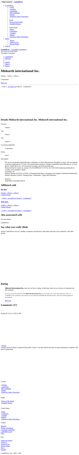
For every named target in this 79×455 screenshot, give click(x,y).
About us (4, 442)
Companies (13, 11)
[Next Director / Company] (3, 310)
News (3, 448)
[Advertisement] (39, 102)
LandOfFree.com (6, 432)
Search (11, 40)
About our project (6, 440)
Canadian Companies (8, 430)
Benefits (3, 426)
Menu (7, 39)
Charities (12, 9)
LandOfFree (9, 5)
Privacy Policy (14, 44)
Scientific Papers (15, 24)
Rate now (4, 83)
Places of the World (16, 22)
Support (3, 450)
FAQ (2, 433)
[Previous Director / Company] (1, 310)
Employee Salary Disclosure (18, 16)
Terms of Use (14, 42)
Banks (11, 29)
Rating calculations (7, 428)
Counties (12, 33)
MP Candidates (14, 13)
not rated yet (12, 86)
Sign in (7, 46)
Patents (12, 15)
